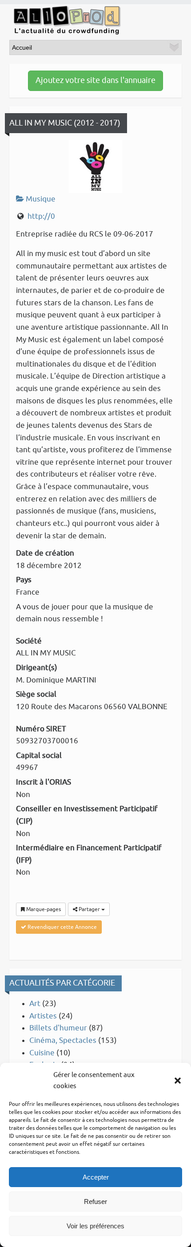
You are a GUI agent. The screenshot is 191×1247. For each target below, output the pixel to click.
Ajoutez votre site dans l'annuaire (95, 80)
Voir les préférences (95, 1226)
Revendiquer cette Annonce (61, 927)
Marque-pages (43, 909)
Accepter (96, 1177)
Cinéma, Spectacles (62, 1040)
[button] (177, 1080)
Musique (40, 199)
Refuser (95, 1201)
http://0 (41, 216)
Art (34, 1003)
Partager (89, 909)
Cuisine (42, 1053)
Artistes (43, 1016)
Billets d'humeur (58, 1028)
